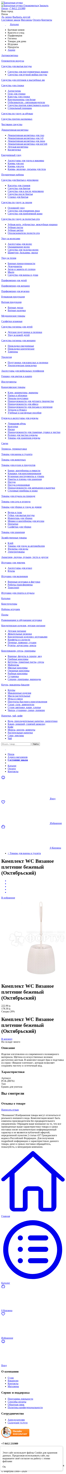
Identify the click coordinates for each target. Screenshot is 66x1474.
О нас (11, 1377)
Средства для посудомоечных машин (28, 71)
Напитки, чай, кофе (12, 715)
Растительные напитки (20, 732)
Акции (11, 762)
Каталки (5, 598)
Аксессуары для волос (20, 244)
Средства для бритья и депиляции (19, 180)
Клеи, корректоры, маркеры (23, 392)
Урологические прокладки (22, 365)
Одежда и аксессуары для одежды (19, 418)
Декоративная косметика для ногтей (27, 144)
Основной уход (16, 207)
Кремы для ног (16, 163)
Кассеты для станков (19, 185)
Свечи (4, 443)
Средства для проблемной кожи (25, 213)
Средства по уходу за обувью (17, 113)
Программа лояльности (20, 1398)
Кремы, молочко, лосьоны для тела (27, 169)
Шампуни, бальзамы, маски (23, 252)
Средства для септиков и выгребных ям (23, 80)
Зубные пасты (15, 227)
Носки (11, 429)
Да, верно (6, 17)
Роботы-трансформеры (20, 584)
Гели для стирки (16, 93)
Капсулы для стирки (19, 96)
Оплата (37, 20)
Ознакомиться (31, 5)
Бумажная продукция (13, 296)
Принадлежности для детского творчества (31, 401)
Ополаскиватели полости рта (24, 233)
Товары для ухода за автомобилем (26, 546)
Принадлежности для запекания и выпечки (31, 487)
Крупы (11, 690)
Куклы (11, 571)
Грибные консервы (18, 659)
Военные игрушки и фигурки (24, 581)
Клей (10, 543)
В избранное (8, 897)
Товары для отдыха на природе (18, 496)
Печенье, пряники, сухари (22, 642)
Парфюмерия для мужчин (15, 291)
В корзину (6, 1039)
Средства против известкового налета (28, 105)
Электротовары (16, 551)
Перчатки (13, 524)
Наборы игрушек (10, 609)
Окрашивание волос (19, 246)
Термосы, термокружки (14, 448)
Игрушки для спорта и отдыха (17, 593)
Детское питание (17, 631)
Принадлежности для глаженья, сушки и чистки (34, 432)
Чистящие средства (11, 124)
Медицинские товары (13, 315)
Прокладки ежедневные (21, 346)
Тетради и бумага (17, 409)
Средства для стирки (12, 85)
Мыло (11, 272)
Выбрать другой (21, 17)
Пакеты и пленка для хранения (25, 479)
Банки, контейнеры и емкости (24, 470)
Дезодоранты (15, 266)
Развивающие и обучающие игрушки (21, 620)
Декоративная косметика (14, 129)
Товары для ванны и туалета (16, 454)
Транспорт (13, 587)
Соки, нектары (16, 735)
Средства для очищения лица (24, 210)
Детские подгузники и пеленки (25, 332)
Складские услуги (18, 1422)
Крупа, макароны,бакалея (15, 684)
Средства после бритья (20, 194)
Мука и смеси (15, 698)
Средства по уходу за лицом (16, 202)
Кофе (10, 726)
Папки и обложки (17, 395)
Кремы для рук (16, 166)
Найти (36, 744)
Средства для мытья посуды (16, 66)
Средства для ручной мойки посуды (27, 74)
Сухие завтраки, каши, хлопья (24, 707)
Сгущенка (13, 676)
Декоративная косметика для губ (25, 138)
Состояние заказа (10, 20)
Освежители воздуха (12, 60)
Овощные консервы (18, 670)
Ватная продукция (11, 302)
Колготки (13, 426)
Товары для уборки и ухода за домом (21, 507)
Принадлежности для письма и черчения (30, 407)
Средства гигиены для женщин (18, 340)
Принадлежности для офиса (23, 404)
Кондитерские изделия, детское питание (23, 625)
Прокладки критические (21, 348)
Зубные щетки (15, 230)
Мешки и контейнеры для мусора (26, 521)
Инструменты (8, 381)
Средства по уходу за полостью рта (20, 219)
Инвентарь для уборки (20, 518)
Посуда (12, 482)
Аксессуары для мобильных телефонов (22, 370)
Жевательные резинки (20, 633)
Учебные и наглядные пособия (24, 412)
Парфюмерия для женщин (15, 285)
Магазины (26, 20)
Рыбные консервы (18, 673)
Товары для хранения (13, 532)
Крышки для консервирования (24, 473)
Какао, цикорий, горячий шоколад (26, 724)
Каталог (12, 765)
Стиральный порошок (20, 108)
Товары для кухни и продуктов (18, 465)
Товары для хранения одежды (24, 438)
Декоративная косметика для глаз (26, 135)
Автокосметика (9, 55)
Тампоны (13, 351)
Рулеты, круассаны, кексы (22, 645)
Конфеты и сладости (19, 639)
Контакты (46, 20)
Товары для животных (13, 459)
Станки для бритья (18, 197)
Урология (6, 357)
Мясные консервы (18, 667)
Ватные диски (15, 307)
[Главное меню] (5, 748)
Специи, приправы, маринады (24, 679)
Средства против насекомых (16, 119)
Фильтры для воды (18, 548)
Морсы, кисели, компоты (21, 729)
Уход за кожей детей (19, 335)
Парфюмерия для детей (14, 280)
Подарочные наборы (12, 174)
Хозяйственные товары (14, 537)
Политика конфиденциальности (25, 1407)
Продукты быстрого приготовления (27, 701)
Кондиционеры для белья (21, 99)
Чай (10, 738)
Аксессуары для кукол (20, 568)
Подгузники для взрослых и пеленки (28, 362)
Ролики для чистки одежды (23, 435)
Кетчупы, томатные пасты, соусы (26, 662)
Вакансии (13, 1380)
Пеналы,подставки (18, 398)
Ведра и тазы (15, 512)
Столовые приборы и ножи (23, 490)
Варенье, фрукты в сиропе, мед (25, 656)
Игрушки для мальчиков (14, 576)
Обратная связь (16, 1404)
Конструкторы (9, 603)
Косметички (14, 149)
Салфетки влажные (11, 321)
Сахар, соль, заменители (21, 704)
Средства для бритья (19, 188)
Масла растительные (19, 695)
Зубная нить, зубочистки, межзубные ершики (33, 224)
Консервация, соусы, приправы (18, 650)
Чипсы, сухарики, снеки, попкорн (26, 710)
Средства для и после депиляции (26, 191)
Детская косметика (18, 146)
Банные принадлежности (21, 263)
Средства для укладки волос (23, 249)
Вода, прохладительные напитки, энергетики (33, 721)
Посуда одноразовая (19, 485)
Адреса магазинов (18, 757)
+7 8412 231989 (16, 8)
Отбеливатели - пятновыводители (26, 102)
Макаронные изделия (19, 693)
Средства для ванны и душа (23, 275)
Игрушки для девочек (13, 562)
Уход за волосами (10, 238)
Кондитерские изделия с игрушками (27, 636)
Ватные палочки (17, 310)
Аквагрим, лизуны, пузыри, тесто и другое (24, 557)
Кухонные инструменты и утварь (26, 476)
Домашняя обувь (17, 423)
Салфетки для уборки (19, 526)
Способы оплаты (17, 1401)
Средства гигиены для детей (17, 326)
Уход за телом (8, 258)
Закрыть (43, 5)
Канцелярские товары (13, 387)
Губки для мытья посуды (21, 515)
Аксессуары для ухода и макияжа (26, 160)
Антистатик (14, 90)
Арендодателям (16, 1419)
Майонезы (13, 664)
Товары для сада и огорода (15, 501)
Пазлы (4, 614)
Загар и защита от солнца (21, 269)
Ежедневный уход (11, 155)
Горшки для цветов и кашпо (16, 376)
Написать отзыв (10, 1109)
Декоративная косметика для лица (26, 141)
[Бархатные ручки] (33, 2)
